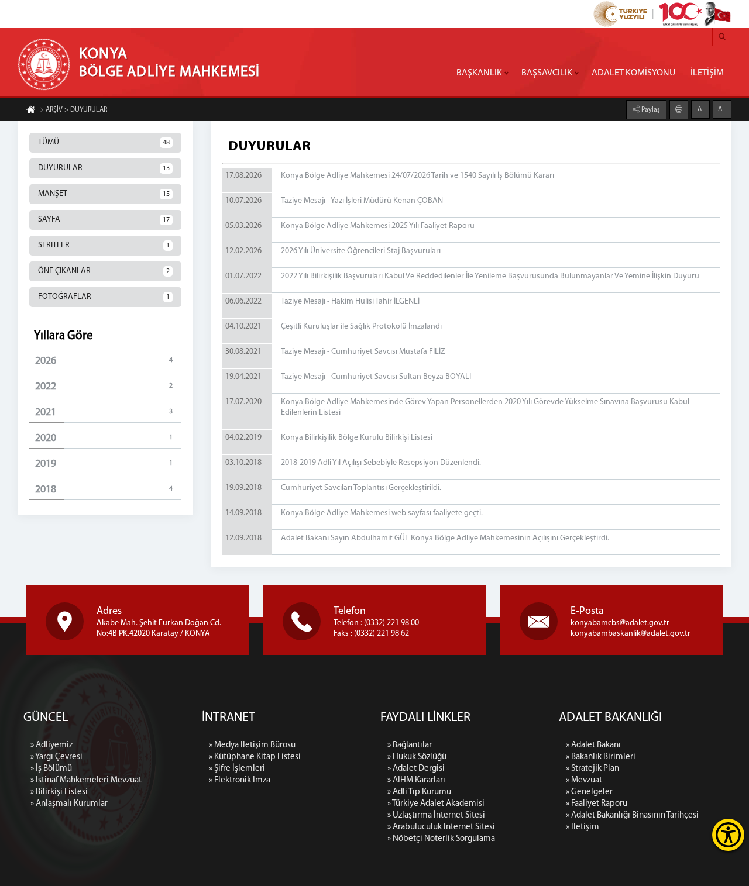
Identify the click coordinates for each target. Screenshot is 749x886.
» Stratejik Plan (592, 768)
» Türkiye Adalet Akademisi (436, 803)
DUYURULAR (104, 168)
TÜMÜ (104, 142)
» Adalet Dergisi (416, 768)
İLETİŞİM (707, 73)
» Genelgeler (589, 792)
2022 (104, 387)
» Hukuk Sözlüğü (416, 757)
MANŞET (104, 193)
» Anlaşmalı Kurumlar (69, 803)
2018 (104, 490)
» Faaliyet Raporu (596, 803)
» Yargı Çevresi (56, 757)
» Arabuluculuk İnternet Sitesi (441, 827)
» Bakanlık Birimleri (600, 757)
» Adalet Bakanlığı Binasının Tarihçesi (632, 815)
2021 (104, 413)
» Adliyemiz (51, 745)
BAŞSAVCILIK (546, 73)
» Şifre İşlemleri (237, 768)
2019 (104, 464)
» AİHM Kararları (416, 780)
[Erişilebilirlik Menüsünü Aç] (728, 835)
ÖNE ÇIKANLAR (104, 271)
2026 (104, 361)
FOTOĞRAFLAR (104, 296)
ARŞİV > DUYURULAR (76, 109)
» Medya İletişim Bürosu (252, 745)
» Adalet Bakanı (593, 745)
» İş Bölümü (51, 768)
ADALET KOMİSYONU (633, 73)
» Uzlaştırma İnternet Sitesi (436, 815)
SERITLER (104, 245)
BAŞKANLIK (479, 73)
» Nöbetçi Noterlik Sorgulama (441, 839)
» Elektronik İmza (239, 780)
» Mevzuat (584, 780)
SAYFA (104, 219)
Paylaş (650, 109)
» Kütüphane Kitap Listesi (255, 757)
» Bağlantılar (409, 745)
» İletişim (582, 827)
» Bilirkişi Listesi (59, 792)
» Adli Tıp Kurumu (419, 792)
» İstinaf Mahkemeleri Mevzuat (86, 780)
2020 (104, 438)
